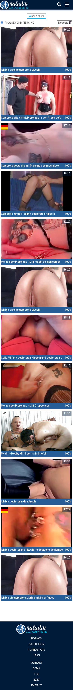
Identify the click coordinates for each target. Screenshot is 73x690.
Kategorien (36, 644)
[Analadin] (19, 4)
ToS (36, 674)
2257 (36, 679)
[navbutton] (67, 4)
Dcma (36, 668)
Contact (36, 662)
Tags (36, 655)
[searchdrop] (59, 4)
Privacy (36, 685)
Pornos (36, 638)
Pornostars (36, 649)
